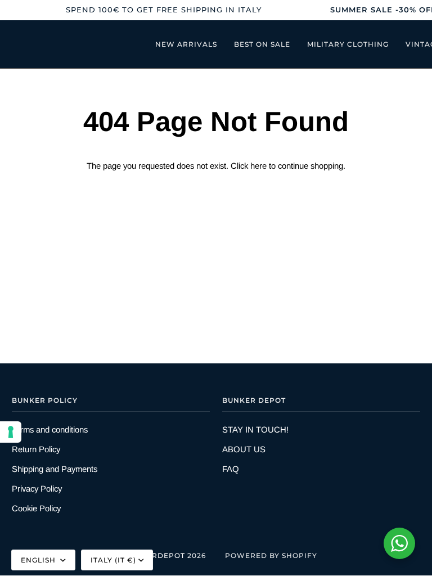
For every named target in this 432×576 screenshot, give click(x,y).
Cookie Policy (36, 508)
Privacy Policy (37, 488)
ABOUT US (244, 449)
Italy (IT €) (113, 560)
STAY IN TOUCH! (255, 429)
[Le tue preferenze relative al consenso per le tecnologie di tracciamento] (10, 432)
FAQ (230, 469)
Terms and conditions (50, 429)
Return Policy (36, 449)
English (39, 560)
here (258, 165)
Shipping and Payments (54, 469)
